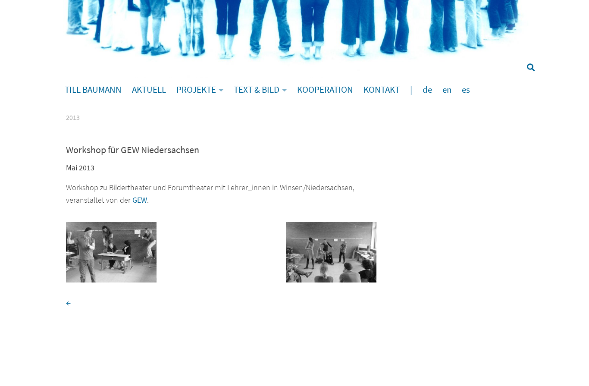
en (446, 89)
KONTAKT (381, 89)
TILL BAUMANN (93, 89)
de (427, 89)
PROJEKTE (196, 89)
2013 (73, 117)
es (466, 89)
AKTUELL (149, 89)
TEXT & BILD (256, 89)
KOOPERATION (325, 89)
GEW (139, 200)
